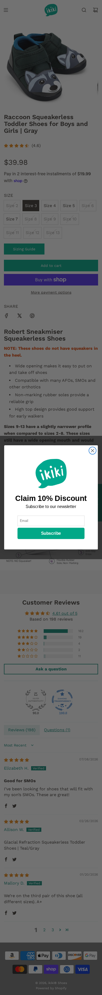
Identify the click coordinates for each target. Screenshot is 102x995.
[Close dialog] (92, 450)
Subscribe (51, 533)
